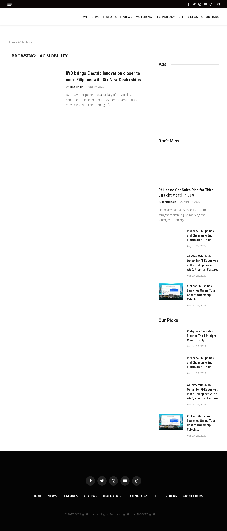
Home (83, 16)
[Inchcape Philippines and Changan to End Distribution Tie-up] (171, 236)
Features (110, 16)
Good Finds (210, 16)
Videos (192, 16)
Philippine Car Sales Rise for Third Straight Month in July (186, 192)
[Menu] (9, 4)
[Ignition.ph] (26, 16)
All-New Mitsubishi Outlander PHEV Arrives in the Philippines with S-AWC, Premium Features (203, 263)
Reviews (126, 16)
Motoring (144, 16)
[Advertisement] (189, 100)
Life (181, 16)
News (95, 16)
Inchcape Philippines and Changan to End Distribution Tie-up (200, 235)
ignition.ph (77, 86)
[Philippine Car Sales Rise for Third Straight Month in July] (189, 166)
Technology (165, 16)
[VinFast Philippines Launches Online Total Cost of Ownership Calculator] (171, 291)
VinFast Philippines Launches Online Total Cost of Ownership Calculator (201, 292)
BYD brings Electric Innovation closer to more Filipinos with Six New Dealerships (103, 76)
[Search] (218, 4)
